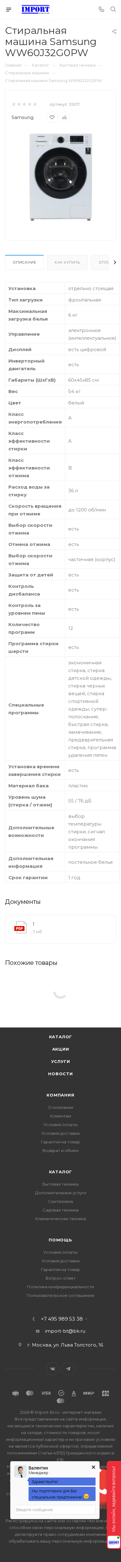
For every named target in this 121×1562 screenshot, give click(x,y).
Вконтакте (52, 1368)
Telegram (68, 1368)
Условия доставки (61, 1133)
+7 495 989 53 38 (62, 1319)
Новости (60, 1073)
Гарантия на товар (60, 1141)
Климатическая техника (60, 1218)
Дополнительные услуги (60, 1192)
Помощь (60, 1239)
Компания (60, 1095)
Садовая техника (60, 1209)
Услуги (60, 1061)
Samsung (22, 117)
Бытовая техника (60, 1184)
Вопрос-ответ (61, 1278)
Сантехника (60, 1201)
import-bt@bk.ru (65, 1331)
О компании (60, 1107)
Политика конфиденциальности (60, 1286)
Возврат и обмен (60, 1150)
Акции (60, 1049)
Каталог (60, 1036)
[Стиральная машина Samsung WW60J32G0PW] (60, 176)
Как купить (67, 262)
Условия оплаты (60, 1124)
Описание (24, 262)
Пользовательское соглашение (60, 1295)
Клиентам (60, 1115)
